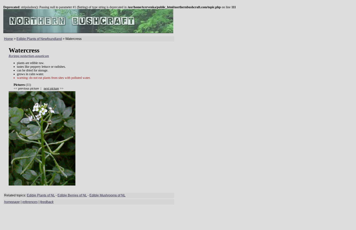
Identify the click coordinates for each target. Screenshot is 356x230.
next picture (51, 88)
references (30, 202)
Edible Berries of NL (72, 195)
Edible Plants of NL (41, 195)
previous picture (28, 88)
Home (8, 39)
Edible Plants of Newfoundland (39, 39)
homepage (12, 202)
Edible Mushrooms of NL (107, 195)
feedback (47, 202)
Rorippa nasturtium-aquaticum (29, 56)
